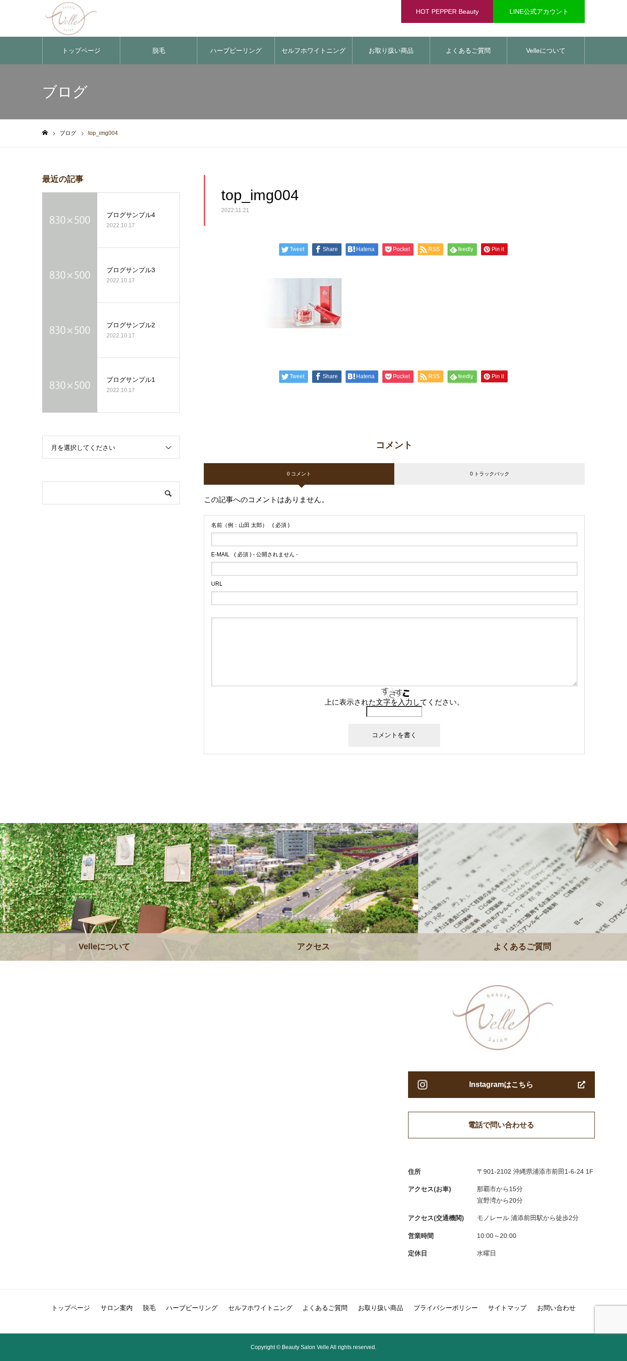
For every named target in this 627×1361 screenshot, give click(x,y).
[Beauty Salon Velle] (98, 18)
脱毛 (158, 50)
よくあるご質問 (468, 50)
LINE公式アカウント (539, 11)
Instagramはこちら (501, 1084)
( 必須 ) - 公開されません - (254, 554)
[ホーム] (45, 133)
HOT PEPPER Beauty (447, 11)
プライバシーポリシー (446, 1307)
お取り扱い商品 (391, 50)
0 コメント (299, 473)
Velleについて (545, 50)
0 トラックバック (489, 473)
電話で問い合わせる (501, 1125)
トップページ (81, 50)
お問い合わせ (556, 1307)
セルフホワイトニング (313, 50)
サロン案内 (117, 1307)
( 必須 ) (250, 525)
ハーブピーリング (236, 50)
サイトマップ (507, 1307)
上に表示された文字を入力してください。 (394, 702)
